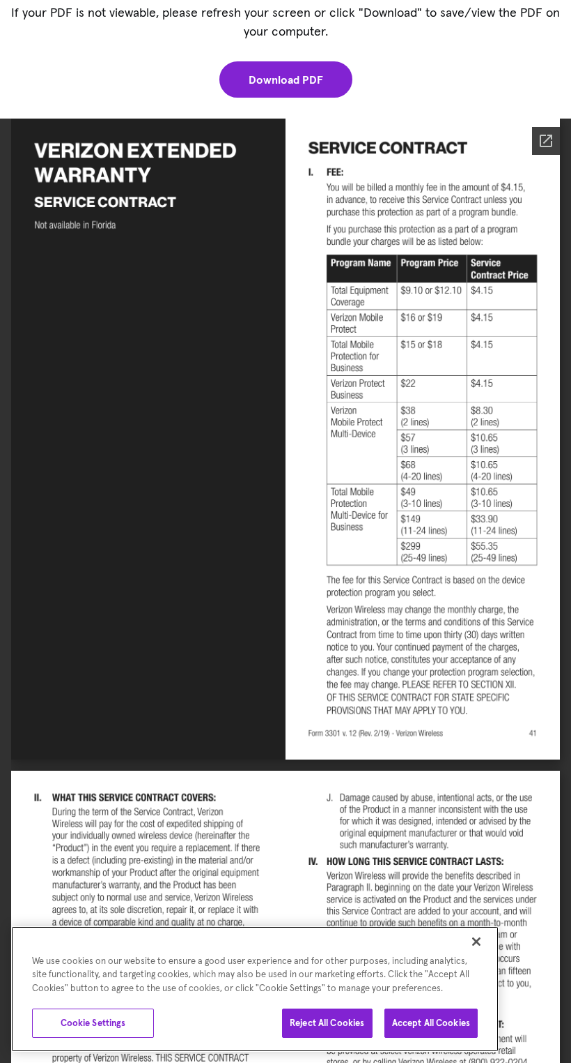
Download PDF (286, 79)
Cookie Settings (93, 1023)
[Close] (476, 941)
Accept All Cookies (431, 1023)
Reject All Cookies (327, 1023)
